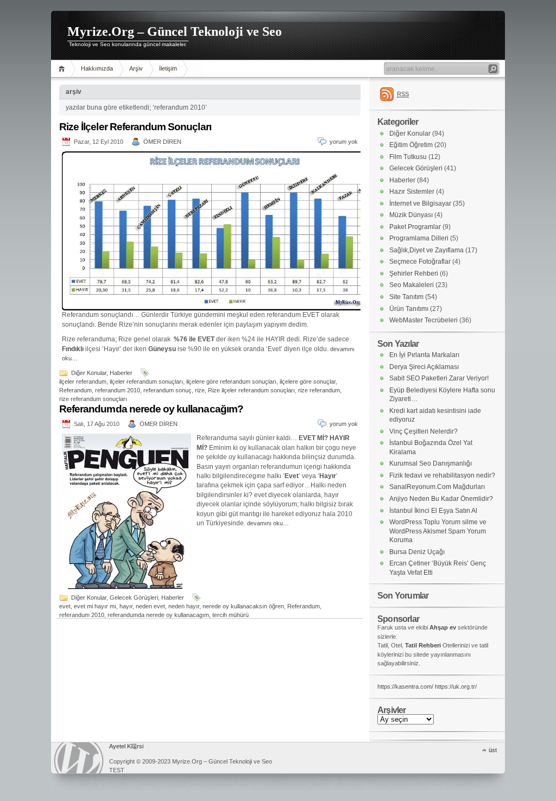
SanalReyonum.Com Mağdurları (437, 487)
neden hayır (183, 606)
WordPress (79, 757)
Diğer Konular (88, 373)
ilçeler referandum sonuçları (146, 381)
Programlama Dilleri (418, 238)
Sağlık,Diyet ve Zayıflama (426, 250)
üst (493, 750)
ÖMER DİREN (162, 141)
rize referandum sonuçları (93, 399)
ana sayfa (63, 68)
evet (65, 606)
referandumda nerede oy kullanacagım (158, 615)
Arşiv (136, 68)
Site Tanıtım (406, 297)
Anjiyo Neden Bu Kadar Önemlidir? (441, 499)
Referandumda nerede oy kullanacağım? (151, 409)
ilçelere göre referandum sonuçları (231, 381)
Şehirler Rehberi (413, 273)
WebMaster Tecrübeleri (423, 320)
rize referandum (319, 390)
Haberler (121, 373)
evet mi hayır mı (95, 606)
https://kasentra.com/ (405, 686)
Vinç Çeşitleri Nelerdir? (423, 431)
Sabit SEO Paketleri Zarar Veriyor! (439, 378)
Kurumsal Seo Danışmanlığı (430, 463)
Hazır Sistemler (411, 191)
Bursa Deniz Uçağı (417, 552)
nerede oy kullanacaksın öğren (243, 606)
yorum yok (344, 141)
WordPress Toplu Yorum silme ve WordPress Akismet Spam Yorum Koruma (437, 531)
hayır (125, 606)
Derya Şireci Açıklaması (424, 367)
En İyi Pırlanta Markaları (424, 355)
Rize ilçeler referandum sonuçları (251, 390)
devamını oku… (268, 523)
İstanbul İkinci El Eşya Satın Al (433, 510)
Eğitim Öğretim (411, 145)
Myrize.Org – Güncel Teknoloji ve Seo (174, 31)
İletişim (168, 68)
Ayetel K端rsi (126, 746)
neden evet (150, 606)
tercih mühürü (230, 615)
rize (200, 390)
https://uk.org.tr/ (456, 686)
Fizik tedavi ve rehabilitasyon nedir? (442, 475)
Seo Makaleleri (411, 285)
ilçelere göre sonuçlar (308, 381)
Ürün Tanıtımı (408, 309)
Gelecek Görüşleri (134, 597)
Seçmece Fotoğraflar (420, 261)
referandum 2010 (117, 390)
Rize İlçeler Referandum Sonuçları (135, 126)
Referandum (75, 390)
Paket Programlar (415, 227)
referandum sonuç (167, 390)
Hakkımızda (97, 68)
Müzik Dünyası (411, 215)
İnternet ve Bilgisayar (420, 203)
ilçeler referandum (82, 381)
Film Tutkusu (408, 157)
